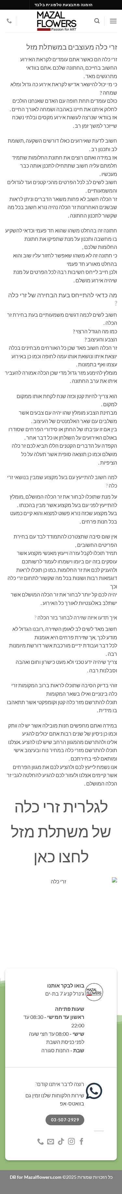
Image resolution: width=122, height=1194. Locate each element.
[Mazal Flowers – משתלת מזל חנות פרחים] (56, 21)
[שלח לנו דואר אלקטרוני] (50, 1142)
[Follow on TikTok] (61, 1142)
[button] (113, 21)
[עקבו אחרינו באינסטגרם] (71, 1142)
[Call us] (9, 21)
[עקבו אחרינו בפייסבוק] (81, 1142)
